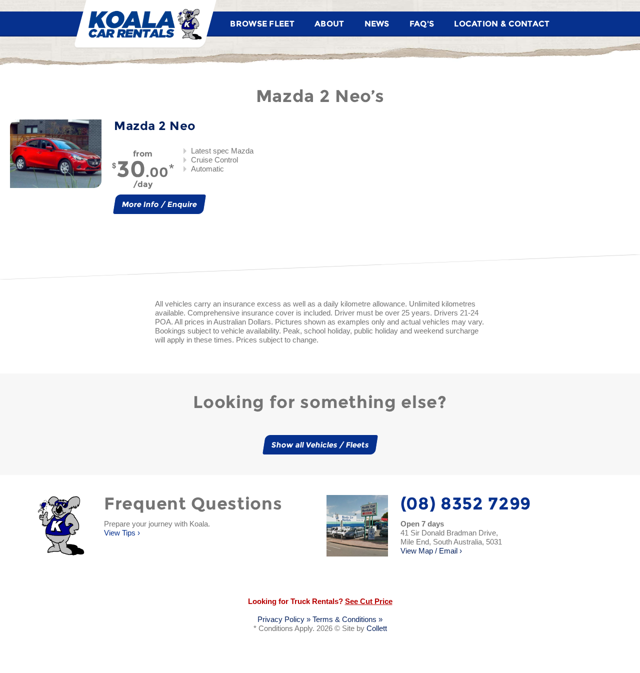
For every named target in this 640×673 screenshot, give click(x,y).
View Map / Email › (451, 541)
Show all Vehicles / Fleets (320, 445)
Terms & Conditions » (347, 619)
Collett (376, 628)
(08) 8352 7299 (466, 503)
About (329, 23)
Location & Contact (502, 23)
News (377, 23)
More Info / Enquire (160, 204)
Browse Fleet (262, 23)
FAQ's (422, 23)
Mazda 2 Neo (155, 125)
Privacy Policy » (284, 619)
